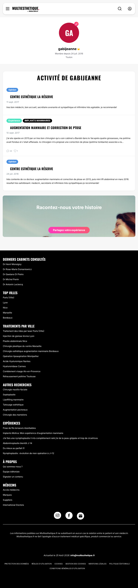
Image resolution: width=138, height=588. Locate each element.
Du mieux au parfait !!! (13, 448)
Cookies (58, 564)
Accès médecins (11, 489)
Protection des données (16, 564)
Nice (5, 307)
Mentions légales (97, 564)
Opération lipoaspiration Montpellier (21, 356)
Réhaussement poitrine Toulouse (19, 376)
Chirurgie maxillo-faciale (15, 389)
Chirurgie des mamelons (15, 414)
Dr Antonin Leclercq (13, 284)
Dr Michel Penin (11, 279)
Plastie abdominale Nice (15, 341)
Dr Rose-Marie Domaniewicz (17, 269)
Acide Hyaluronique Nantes (16, 361)
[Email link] (80, 516)
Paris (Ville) (8, 297)
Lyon (5, 302)
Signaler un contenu (13, 476)
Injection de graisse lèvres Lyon (18, 336)
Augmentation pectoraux (15, 409)
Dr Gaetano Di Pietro (13, 274)
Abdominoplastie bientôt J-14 (17, 443)
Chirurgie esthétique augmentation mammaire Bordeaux (31, 351)
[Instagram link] (57, 516)
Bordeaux (7, 317)
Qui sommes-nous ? (12, 466)
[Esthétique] (25, 9)
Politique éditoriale (119, 564)
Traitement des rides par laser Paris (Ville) (23, 331)
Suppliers (7, 500)
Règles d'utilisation (42, 564)
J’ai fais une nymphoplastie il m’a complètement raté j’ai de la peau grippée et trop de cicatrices (50, 438)
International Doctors (13, 505)
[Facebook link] (69, 516)
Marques (7, 494)
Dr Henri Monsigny (12, 264)
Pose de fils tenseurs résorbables (19, 428)
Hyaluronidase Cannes (14, 366)
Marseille (7, 312)
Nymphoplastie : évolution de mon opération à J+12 (28, 453)
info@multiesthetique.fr (82, 555)
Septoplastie (9, 394)
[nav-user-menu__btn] (129, 9)
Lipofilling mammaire (13, 399)
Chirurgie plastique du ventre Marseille (22, 346)
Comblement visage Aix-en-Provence (21, 371)
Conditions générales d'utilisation (67, 568)
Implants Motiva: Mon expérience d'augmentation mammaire (33, 433)
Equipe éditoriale (11, 471)
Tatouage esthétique (13, 404)
